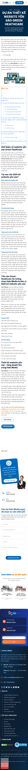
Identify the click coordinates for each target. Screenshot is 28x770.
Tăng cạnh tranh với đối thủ (14, 111)
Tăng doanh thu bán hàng (13, 114)
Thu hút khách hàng (12, 109)
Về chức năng (10, 128)
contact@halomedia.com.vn (15, 677)
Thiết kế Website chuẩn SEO (11, 695)
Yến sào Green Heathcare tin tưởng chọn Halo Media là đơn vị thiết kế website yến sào (13, 120)
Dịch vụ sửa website (9, 706)
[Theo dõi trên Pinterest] (13, 687)
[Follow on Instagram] (4, 687)
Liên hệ (6, 721)
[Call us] (11, 687)
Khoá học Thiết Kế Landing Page (12, 702)
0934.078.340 (10, 622)
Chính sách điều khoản (10, 733)
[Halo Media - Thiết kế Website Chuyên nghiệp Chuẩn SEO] (6, 3)
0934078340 (11, 682)
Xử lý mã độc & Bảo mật (10, 704)
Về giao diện (10, 125)
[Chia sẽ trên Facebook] (2, 55)
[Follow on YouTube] (18, 687)
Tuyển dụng (7, 724)
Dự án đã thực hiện (9, 711)
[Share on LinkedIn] (9, 55)
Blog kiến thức (7, 726)
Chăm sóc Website (9, 699)
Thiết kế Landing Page (9, 697)
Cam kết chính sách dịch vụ (11, 735)
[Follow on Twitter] (6, 687)
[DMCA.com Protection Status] (7, 745)
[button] (13, 2)
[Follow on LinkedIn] (16, 687)
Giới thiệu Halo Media (9, 719)
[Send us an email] (9, 687)
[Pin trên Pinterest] (7, 55)
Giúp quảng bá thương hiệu (14, 107)
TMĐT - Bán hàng (14, 10)
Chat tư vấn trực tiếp (12, 137)
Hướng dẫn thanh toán (9, 728)
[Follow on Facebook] (2, 687)
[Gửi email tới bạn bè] (6, 55)
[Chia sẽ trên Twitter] (4, 55)
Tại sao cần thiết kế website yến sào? (13, 103)
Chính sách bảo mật (9, 731)
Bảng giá (6, 709)
